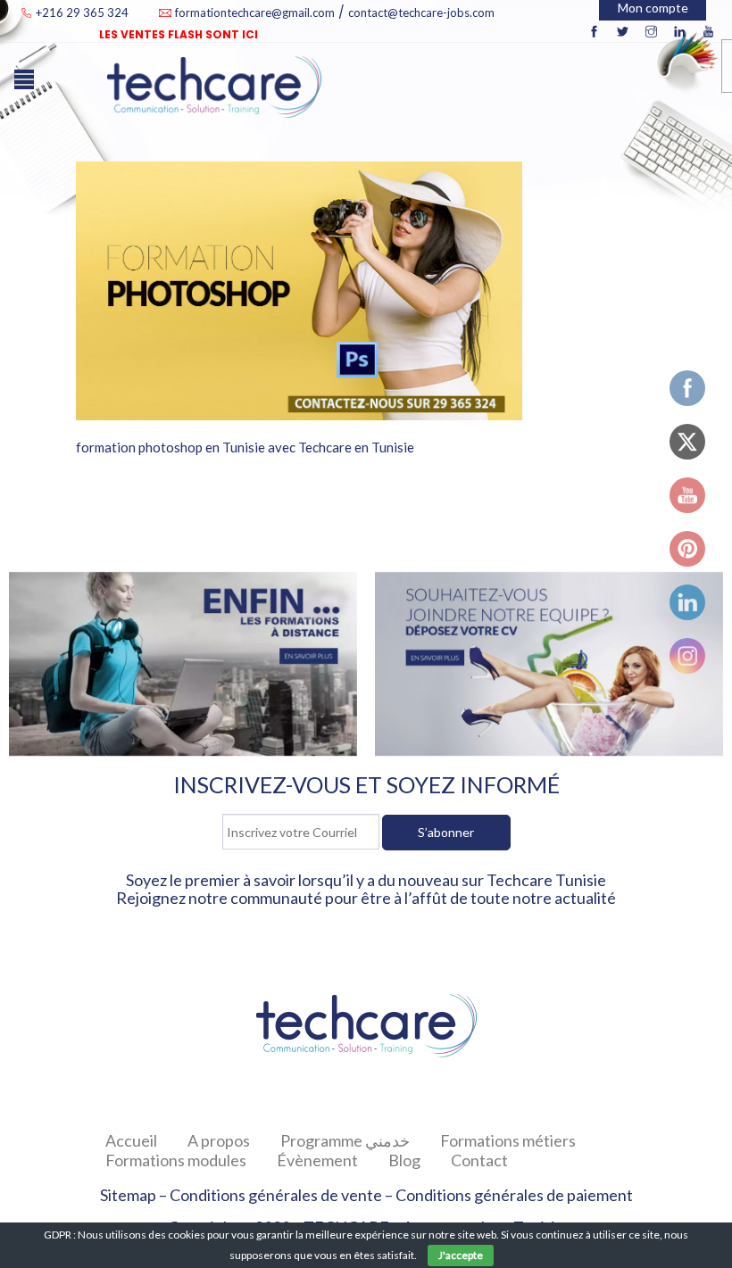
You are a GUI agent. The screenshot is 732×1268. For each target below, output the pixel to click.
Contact (479, 1160)
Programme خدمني (345, 1140)
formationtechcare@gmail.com (255, 12)
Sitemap (128, 1195)
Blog (404, 1160)
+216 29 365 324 (83, 12)
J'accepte (460, 1255)
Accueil (131, 1140)
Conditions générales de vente (276, 1195)
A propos (218, 1140)
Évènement (317, 1160)
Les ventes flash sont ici (178, 34)
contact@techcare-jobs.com (421, 12)
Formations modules (175, 1160)
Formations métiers (508, 1140)
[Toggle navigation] (28, 88)
